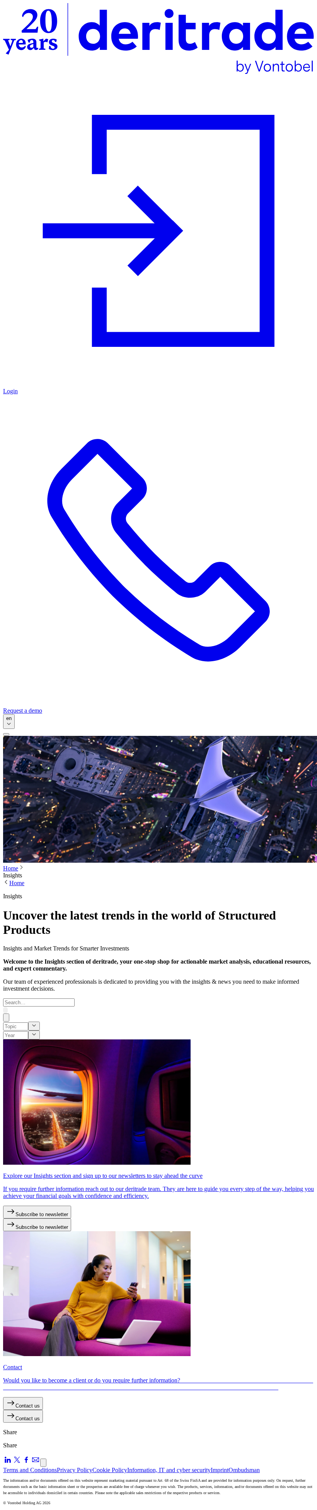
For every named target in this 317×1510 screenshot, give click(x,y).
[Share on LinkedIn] (7, 1462)
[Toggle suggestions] (34, 1026)
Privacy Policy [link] (74, 1470)
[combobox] (9, 721)
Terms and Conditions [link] (30, 1470)
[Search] (5, 1010)
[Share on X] (17, 1462)
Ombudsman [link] (244, 1470)
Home (10, 868)
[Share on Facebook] (26, 1462)
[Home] (158, 39)
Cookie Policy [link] (109, 1470)
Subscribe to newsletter (41, 1214)
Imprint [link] (219, 1470)
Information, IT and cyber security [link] (169, 1470)
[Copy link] (43, 1463)
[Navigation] (6, 734)
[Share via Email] (35, 1462)
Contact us (27, 1406)
